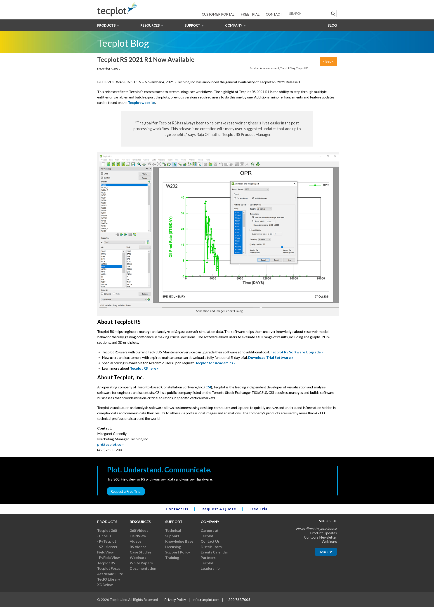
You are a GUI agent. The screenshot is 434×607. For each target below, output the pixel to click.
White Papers (141, 563)
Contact (274, 14)
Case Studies (140, 552)
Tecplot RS (302, 68)
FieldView (105, 552)
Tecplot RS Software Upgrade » (297, 352)
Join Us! (326, 552)
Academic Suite (110, 574)
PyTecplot (107, 541)
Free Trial (250, 14)
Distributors (211, 546)
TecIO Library (108, 579)
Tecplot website (141, 102)
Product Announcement (264, 68)
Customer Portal (218, 14)
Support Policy (177, 552)
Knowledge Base (179, 541)
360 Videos (139, 530)
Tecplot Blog (287, 68)
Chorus (105, 536)
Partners (208, 557)
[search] (333, 13)
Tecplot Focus (108, 568)
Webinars (138, 557)
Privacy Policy (175, 600)
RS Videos (138, 546)
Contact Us (177, 509)
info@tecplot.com (206, 600)
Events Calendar (214, 552)
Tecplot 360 (107, 530)
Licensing (173, 546)
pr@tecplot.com (111, 444)
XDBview (105, 584)
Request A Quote (219, 509)
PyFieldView (109, 557)
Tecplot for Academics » (215, 363)
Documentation (143, 568)
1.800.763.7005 (238, 600)
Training (172, 557)
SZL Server (108, 546)
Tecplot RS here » (144, 368)
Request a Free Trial (126, 491)
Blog (332, 25)
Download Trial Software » (270, 357)
